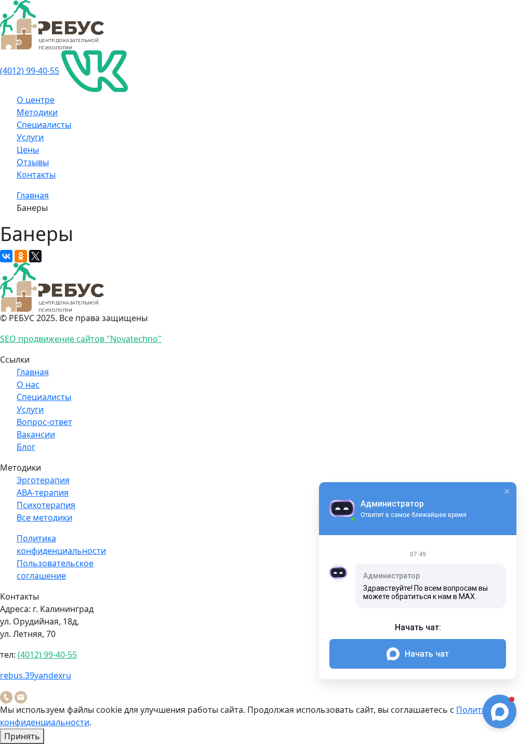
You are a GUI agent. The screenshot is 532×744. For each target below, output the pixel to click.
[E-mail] (21, 696)
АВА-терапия (43, 492)
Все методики (44, 517)
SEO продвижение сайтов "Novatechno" (81, 338)
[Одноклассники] (21, 256)
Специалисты (44, 124)
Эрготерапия (43, 480)
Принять (22, 736)
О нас (28, 384)
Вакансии (36, 434)
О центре (36, 99)
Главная (33, 195)
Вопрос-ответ (44, 422)
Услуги (30, 137)
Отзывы (33, 162)
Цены (28, 149)
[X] (35, 256)
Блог (26, 447)
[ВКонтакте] (6, 256)
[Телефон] (6, 696)
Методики (37, 112)
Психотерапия (46, 505)
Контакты (36, 174)
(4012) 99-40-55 (29, 70)
